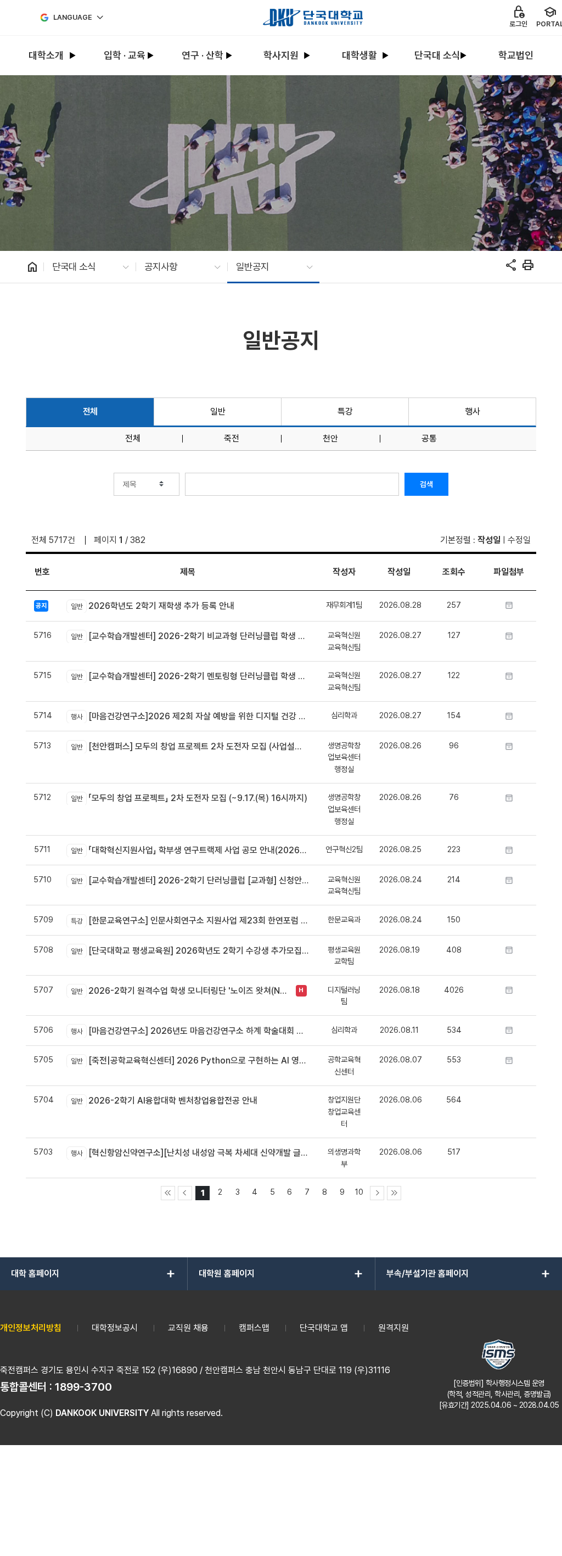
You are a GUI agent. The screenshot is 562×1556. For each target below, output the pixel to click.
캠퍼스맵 (254, 1328)
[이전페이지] (185, 1193)
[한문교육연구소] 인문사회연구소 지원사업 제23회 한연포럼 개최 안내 (189, 920)
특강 (345, 411)
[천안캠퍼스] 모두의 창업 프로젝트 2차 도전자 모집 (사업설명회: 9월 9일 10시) (189, 746)
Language (72, 17)
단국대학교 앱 (324, 1328)
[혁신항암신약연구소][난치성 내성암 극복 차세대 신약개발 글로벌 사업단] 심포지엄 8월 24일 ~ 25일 (189, 1153)
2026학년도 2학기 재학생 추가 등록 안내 (152, 606)
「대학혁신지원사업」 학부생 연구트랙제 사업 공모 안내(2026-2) (189, 850)
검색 (426, 484)
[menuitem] (46, 55)
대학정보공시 (115, 1328)
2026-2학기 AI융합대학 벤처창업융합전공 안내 (164, 1100)
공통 (429, 439)
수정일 (519, 540)
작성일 (489, 540)
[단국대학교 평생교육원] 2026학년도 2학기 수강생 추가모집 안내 (189, 950)
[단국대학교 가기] (313, 17)
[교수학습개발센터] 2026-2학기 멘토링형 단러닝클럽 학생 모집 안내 (189, 676)
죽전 (231, 439)
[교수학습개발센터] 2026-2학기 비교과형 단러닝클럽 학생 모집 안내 (189, 636)
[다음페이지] (377, 1193)
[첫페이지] (168, 1193)
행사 (472, 411)
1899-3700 (83, 1386)
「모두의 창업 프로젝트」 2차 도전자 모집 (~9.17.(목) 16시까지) (189, 798)
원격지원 (393, 1328)
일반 (217, 411)
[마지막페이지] (394, 1193)
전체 (90, 411)
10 (359, 1191)
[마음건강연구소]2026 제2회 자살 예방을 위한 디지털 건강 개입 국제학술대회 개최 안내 (189, 716)
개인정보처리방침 (30, 1328)
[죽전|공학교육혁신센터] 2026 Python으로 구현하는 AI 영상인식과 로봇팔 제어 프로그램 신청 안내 (189, 1060)
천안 (330, 439)
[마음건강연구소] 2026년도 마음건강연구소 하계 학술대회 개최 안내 (189, 1031)
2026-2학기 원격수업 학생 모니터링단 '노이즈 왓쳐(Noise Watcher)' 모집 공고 (180, 991)
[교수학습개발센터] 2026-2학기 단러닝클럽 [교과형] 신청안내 (189, 880)
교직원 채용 (188, 1328)
